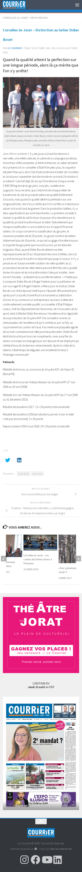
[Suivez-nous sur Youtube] (46, 859)
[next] (78, 558)
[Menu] (77, 5)
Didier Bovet (23, 473)
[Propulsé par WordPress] (35, 849)
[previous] (4, 558)
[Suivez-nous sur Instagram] (24, 859)
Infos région (39, 17)
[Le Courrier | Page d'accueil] (17, 5)
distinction (38, 473)
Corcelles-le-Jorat (16, 17)
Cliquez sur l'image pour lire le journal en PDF (41, 805)
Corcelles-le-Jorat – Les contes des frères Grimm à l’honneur (37, 559)
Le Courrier (15, 48)
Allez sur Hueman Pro (61, 849)
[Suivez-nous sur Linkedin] (57, 859)
